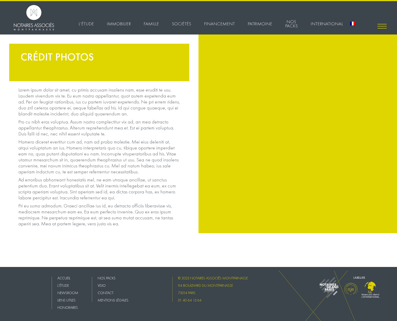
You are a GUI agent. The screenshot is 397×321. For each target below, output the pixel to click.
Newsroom (67, 292)
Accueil (63, 278)
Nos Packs (291, 24)
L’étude (86, 24)
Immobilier (119, 24)
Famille (151, 24)
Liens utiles (66, 300)
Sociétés (181, 24)
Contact (5, 257)
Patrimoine (260, 24)
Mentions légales (12, 262)
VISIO (4, 252)
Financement (219, 24)
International (327, 24)
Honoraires (67, 307)
